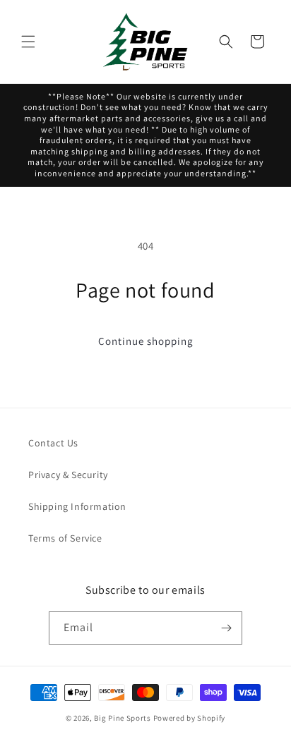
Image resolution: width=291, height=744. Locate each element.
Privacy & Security (68, 474)
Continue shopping (146, 341)
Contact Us (53, 443)
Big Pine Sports (123, 718)
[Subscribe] (226, 628)
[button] (28, 41)
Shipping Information (77, 506)
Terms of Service (65, 538)
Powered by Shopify (189, 718)
